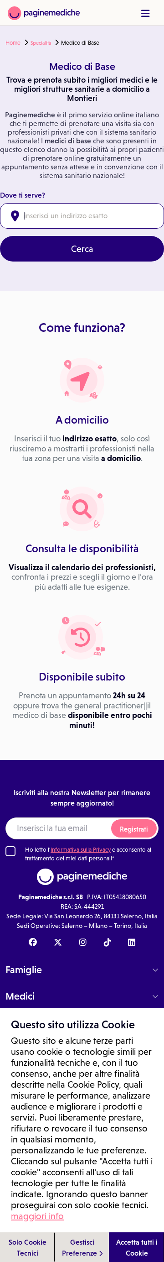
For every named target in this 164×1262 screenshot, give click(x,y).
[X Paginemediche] (58, 943)
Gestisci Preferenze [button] (80, 1247)
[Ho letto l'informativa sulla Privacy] (10, 851)
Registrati (134, 829)
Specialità (41, 43)
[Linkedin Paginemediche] (131, 943)
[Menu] (145, 13)
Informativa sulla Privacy (81, 849)
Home (12, 43)
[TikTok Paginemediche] (107, 943)
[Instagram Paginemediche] (83, 943)
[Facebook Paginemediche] (33, 943)
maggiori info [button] (37, 1216)
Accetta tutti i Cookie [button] (137, 1247)
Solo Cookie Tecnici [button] (27, 1247)
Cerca (82, 249)
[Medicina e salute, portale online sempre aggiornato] (44, 12)
